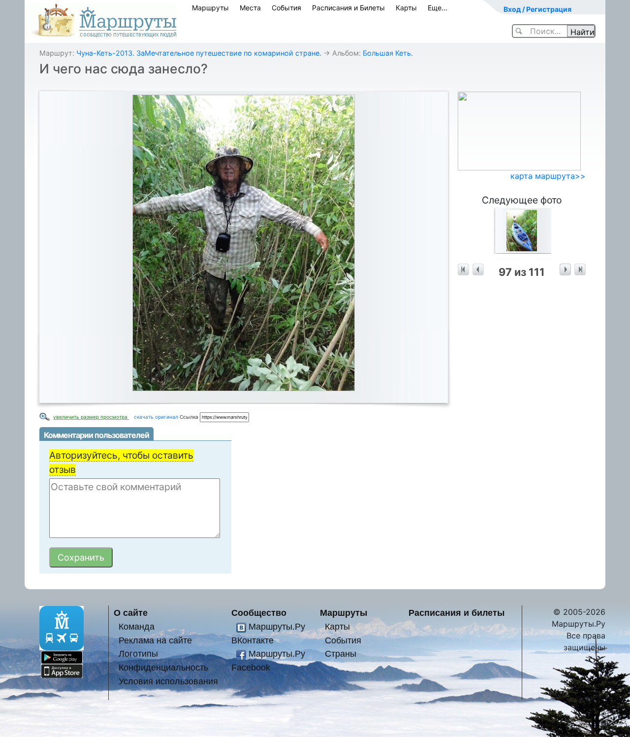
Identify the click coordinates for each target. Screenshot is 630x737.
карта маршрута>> (548, 176)
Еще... (437, 7)
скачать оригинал (156, 417)
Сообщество (258, 612)
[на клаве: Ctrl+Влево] (478, 270)
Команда (137, 626)
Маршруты (210, 7)
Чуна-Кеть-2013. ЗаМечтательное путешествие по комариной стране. (198, 53)
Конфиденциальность (163, 667)
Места (250, 7)
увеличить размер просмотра (91, 417)
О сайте (131, 612)
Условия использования (168, 681)
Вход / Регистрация (537, 9)
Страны (340, 653)
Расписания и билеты (456, 612)
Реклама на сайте (155, 640)
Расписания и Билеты (348, 7)
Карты (406, 7)
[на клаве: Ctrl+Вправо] (565, 270)
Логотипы (138, 653)
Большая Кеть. (388, 53)
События (286, 7)
